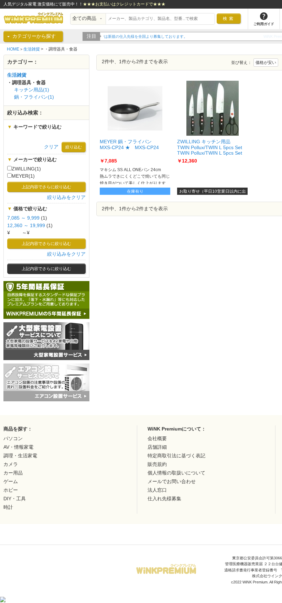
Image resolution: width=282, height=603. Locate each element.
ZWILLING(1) (26, 168)
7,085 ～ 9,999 (23, 218)
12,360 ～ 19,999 (26, 225)
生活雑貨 (31, 49)
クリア (51, 146)
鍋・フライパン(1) (34, 97)
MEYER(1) (23, 176)
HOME (13, 49)
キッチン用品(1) (31, 89)
